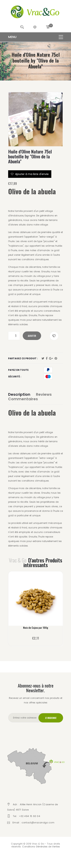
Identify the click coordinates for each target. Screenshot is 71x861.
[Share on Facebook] (47, 358)
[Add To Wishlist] (54, 335)
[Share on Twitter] (42, 358)
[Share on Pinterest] (56, 358)
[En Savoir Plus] (35, 600)
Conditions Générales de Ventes (41, 846)
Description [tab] (19, 394)
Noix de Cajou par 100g (35, 627)
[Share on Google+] (51, 358)
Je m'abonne (50, 717)
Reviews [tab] (44, 394)
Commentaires (23, 399)
